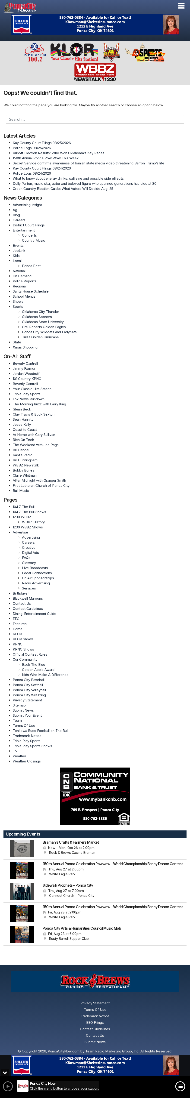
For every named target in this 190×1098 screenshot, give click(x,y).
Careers (19, 220)
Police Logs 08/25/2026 (32, 148)
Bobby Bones (23, 470)
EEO (16, 619)
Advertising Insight (27, 205)
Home (17, 629)
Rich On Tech (23, 440)
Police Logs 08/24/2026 (32, 173)
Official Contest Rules (30, 654)
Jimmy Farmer (24, 368)
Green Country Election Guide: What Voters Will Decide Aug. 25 (63, 188)
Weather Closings (27, 761)
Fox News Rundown (28, 399)
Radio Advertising (36, 583)
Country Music (33, 240)
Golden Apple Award (38, 669)
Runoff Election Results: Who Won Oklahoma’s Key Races (58, 153)
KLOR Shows (23, 639)
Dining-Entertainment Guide (34, 613)
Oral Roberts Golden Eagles (44, 327)
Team (17, 720)
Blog (16, 215)
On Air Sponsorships (38, 578)
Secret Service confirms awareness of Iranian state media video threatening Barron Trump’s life (88, 163)
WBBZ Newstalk (26, 465)
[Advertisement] (95, 24)
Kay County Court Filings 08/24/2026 (42, 168)
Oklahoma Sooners (37, 317)
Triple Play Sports (27, 394)
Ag (15, 210)
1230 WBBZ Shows (28, 527)
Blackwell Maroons (28, 598)
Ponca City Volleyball (29, 690)
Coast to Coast (25, 429)
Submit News (23, 710)
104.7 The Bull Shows (29, 512)
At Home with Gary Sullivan (34, 434)
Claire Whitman (25, 475)
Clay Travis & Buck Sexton (33, 414)
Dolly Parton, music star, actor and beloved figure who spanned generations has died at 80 (84, 183)
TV (15, 751)
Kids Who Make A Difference (45, 674)
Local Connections (37, 573)
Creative (28, 547)
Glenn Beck (22, 409)
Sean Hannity (23, 419)
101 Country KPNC (27, 378)
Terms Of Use (24, 725)
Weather (19, 756)
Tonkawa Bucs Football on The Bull (40, 730)
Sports (18, 306)
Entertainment (24, 230)
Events (18, 245)
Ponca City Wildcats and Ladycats (49, 332)
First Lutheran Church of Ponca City (41, 485)
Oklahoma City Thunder (40, 311)
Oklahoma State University (43, 322)
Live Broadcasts (35, 568)
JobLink (19, 250)
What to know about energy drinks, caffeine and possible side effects (68, 178)
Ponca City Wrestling (29, 695)
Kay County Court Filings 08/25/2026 (42, 143)
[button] (181, 6)
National (19, 271)
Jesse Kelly (22, 424)
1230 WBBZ (22, 517)
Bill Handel (21, 450)
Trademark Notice (27, 736)
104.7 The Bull (24, 507)
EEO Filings (95, 1022)
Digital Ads (30, 552)
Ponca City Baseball (28, 680)
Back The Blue (33, 664)
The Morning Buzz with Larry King (39, 404)
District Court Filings (29, 225)
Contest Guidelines (28, 608)
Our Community (25, 659)
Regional (19, 286)
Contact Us (22, 603)
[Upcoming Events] (22, 848)
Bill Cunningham (25, 460)
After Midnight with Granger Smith (39, 480)
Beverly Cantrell (25, 363)
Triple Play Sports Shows (32, 746)
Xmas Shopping (25, 347)
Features (20, 624)
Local (17, 261)
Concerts (29, 235)
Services (29, 588)
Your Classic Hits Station (32, 389)
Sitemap (19, 705)
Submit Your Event (27, 715)
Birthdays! (20, 593)
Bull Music (21, 490)
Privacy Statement (27, 700)
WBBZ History (33, 522)
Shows (18, 301)
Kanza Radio (22, 455)
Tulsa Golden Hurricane (40, 337)
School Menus (24, 296)
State (17, 342)
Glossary (29, 563)
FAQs (26, 557)
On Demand (22, 276)
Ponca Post (31, 266)
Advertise (20, 532)
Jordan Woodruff (26, 373)
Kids (16, 255)
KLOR (17, 634)
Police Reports (24, 281)
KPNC (17, 644)
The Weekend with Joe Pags (36, 445)
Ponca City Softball (28, 685)
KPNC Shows (23, 649)
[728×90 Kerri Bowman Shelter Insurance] (95, 1065)
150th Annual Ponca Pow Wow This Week (46, 158)
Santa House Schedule (31, 291)
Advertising (31, 537)
